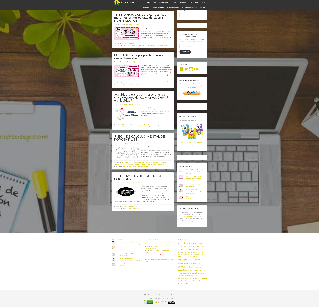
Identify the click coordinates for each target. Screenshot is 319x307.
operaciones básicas (193, 270)
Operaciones (123, 164)
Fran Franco (148, 242)
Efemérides (138, 81)
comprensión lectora (185, 252)
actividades (188, 243)
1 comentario (136, 24)
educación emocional (134, 208)
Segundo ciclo (167, 125)
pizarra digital (191, 273)
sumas (204, 278)
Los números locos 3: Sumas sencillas (192, 146)
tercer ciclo (190, 280)
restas (190, 278)
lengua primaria (184, 259)
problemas (200, 273)
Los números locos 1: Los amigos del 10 (192, 142)
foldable (136, 84)
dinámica (134, 45)
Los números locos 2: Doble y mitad (192, 144)
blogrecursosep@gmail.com (190, 216)
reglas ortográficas (201, 275)
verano (198, 280)
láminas (198, 260)
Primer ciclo (162, 81)
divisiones (192, 254)
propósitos (147, 84)
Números (116, 164)
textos (194, 280)
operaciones (138, 166)
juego (133, 166)
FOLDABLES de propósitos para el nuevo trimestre (139, 56)
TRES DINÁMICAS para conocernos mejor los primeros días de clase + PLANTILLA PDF (140, 17)
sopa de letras (197, 278)
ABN (123, 162)
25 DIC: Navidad (126, 125)
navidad (199, 267)
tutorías (158, 45)
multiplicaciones (191, 267)
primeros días (138, 126)
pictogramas (181, 273)
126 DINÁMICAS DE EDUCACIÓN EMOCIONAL (138, 177)
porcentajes (145, 166)
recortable (195, 275)
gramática (204, 254)
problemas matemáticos (185, 275)
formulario (131, 126)
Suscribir (185, 52)
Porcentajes (130, 164)
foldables (141, 84)
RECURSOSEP (124, 2)
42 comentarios (137, 182)
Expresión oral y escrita (147, 81)
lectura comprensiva (202, 256)
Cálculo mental (128, 162)
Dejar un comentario (138, 62)
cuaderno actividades (197, 252)
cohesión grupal (127, 45)
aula (124, 166)
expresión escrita (198, 254)
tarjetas (151, 166)
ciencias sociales (194, 246)
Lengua (156, 81)
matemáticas (182, 263)
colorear (201, 246)
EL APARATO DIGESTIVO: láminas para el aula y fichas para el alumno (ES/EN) (195, 191)
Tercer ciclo (120, 83)
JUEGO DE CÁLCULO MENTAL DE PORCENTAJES (139, 138)
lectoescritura (188, 256)
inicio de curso (147, 45)
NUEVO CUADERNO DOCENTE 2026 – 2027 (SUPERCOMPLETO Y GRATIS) (195, 171)
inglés (179, 257)
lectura (195, 257)
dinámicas (139, 45)
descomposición (185, 254)
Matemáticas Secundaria (159, 162)
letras (193, 260)
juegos (153, 45)
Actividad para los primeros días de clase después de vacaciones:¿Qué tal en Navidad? (141, 97)
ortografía (202, 270)
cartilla (200, 243)
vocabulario (183, 283)
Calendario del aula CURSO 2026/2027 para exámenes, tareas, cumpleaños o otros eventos (130, 249)
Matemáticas (149, 162)
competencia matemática (189, 249)
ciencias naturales (184, 246)
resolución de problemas (183, 278)
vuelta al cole (163, 45)
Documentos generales (128, 43)
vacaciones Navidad (148, 126)
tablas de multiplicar (182, 280)
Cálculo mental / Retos (139, 162)
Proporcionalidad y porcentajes (149, 164)
